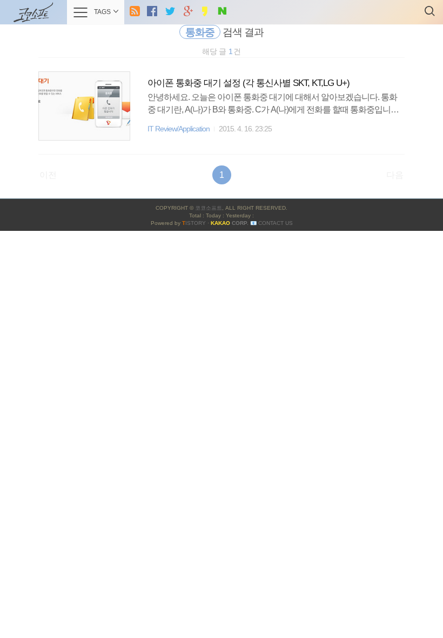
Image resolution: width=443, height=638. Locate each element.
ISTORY (194, 223)
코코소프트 (208, 208)
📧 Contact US (271, 223)
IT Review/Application (178, 129)
